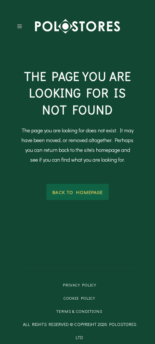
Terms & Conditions (79, 311)
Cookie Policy (79, 298)
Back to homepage (77, 192)
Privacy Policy (79, 285)
